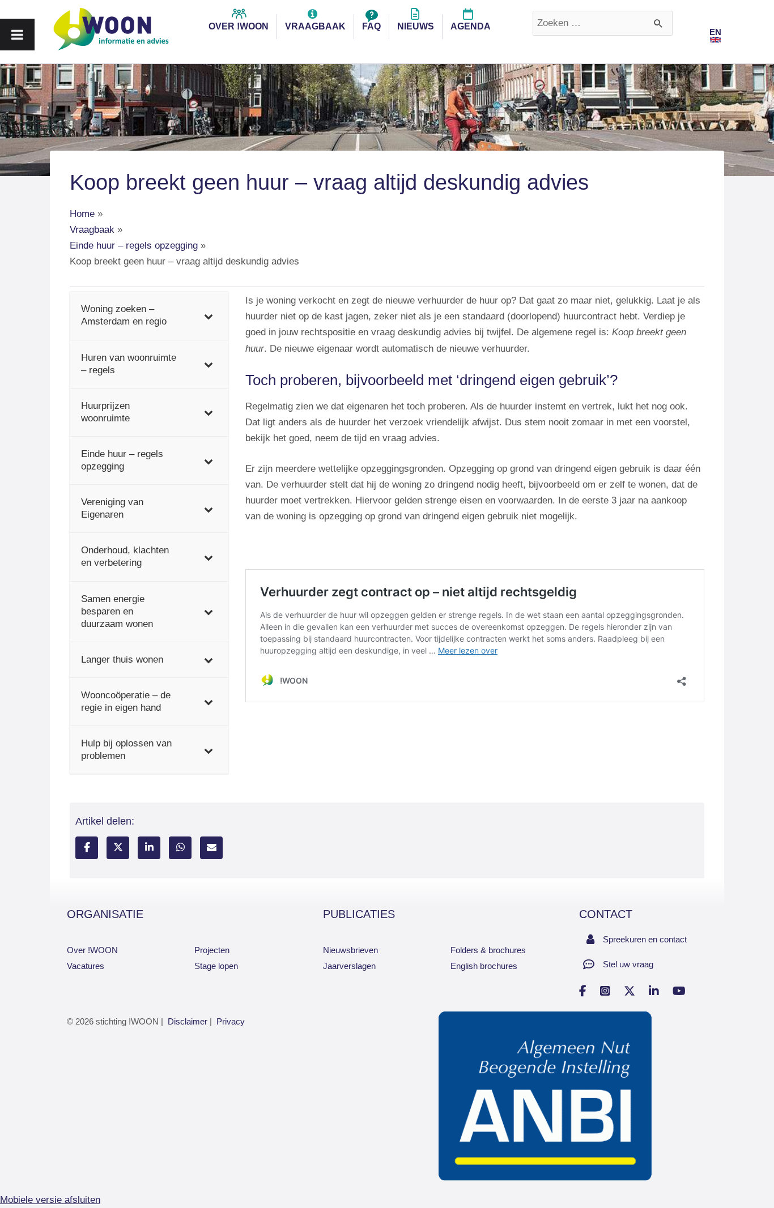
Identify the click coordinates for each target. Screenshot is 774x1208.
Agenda (470, 26)
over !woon (239, 26)
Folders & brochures (488, 950)
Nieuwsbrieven (350, 950)
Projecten (211, 950)
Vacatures (85, 966)
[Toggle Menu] (17, 34)
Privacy (230, 1021)
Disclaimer (187, 1021)
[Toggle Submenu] (208, 315)
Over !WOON (92, 950)
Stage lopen (216, 966)
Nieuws (415, 26)
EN (715, 32)
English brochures (483, 966)
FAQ (371, 26)
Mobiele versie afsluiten (50, 1199)
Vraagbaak (315, 26)
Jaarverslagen (349, 966)
